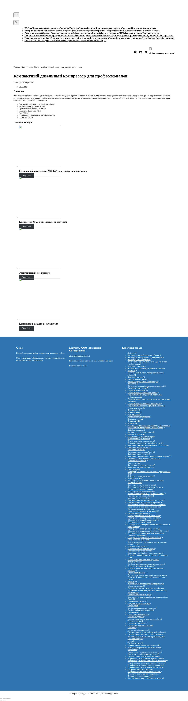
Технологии (93, 40)
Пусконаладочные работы (37, 38)
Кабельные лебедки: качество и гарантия (54, 6)
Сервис (112, 38)
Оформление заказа (132, 33)
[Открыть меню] (16, 14)
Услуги (102, 40)
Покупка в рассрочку (52, 35)
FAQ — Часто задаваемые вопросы (42, 28)
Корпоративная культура (116, 31)
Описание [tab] (23, 87)
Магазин (133, 31)
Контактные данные (85, 31)
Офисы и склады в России (86, 33)
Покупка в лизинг (33, 35)
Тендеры (46, 40)
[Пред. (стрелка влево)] (1, 700)
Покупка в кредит (151, 33)
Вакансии (64, 28)
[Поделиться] (7, 698)
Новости (155, 31)
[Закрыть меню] (16, 22)
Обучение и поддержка (62, 33)
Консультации (68, 31)
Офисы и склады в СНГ (111, 33)
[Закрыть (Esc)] (9, 698)
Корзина (100, 31)
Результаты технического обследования (70, 38)
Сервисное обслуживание (128, 38)
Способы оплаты (33, 40)
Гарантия (74, 28)
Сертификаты (148, 38)
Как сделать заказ (52, 31)
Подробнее (26, 175)
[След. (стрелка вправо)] (4, 700)
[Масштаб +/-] (1, 698)
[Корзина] (150, 48)
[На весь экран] (4, 698)
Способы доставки (165, 38)
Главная (83, 28)
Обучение (46, 33)
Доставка (126, 28)
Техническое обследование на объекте (69, 40)
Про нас (125, 35)
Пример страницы (111, 35)
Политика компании (73, 35)
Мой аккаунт (144, 31)
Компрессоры (27, 67)
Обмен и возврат (32, 33)
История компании (33, 31)
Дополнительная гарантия (108, 28)
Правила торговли (93, 35)
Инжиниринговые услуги (143, 28)
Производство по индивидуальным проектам (151, 35)
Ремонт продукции (99, 38)
